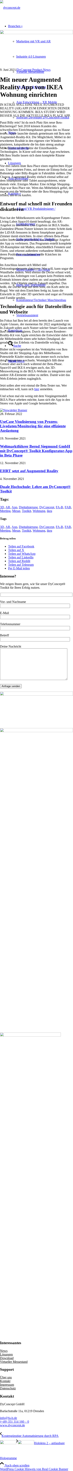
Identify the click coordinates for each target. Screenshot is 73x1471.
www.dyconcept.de (12, 1425)
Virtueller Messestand (14, 1361)
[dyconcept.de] (10, 7)
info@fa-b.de (8, 1418)
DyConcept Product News (33, 69)
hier (36, 389)
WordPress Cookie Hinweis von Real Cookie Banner (34, 1469)
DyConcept (46, 507)
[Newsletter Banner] (13, 410)
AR (7, 507)
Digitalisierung (28, 507)
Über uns (6, 1377)
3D (2, 507)
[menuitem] (40, 71)
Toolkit (26, 511)
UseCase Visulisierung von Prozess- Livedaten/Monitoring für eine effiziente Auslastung (33, 426)
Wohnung (39, 511)
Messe (16, 511)
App (14, 507)
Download (7, 1358)
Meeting (5, 511)
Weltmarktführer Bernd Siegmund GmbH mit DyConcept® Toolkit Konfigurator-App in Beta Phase (36, 450)
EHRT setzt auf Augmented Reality (29, 471)
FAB (68, 507)
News (4, 1350)
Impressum (7, 1384)
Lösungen (6, 1354)
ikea (49, 511)
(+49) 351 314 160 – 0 (14, 1421)
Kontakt (5, 1381)
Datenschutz (8, 1388)
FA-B (59, 507)
